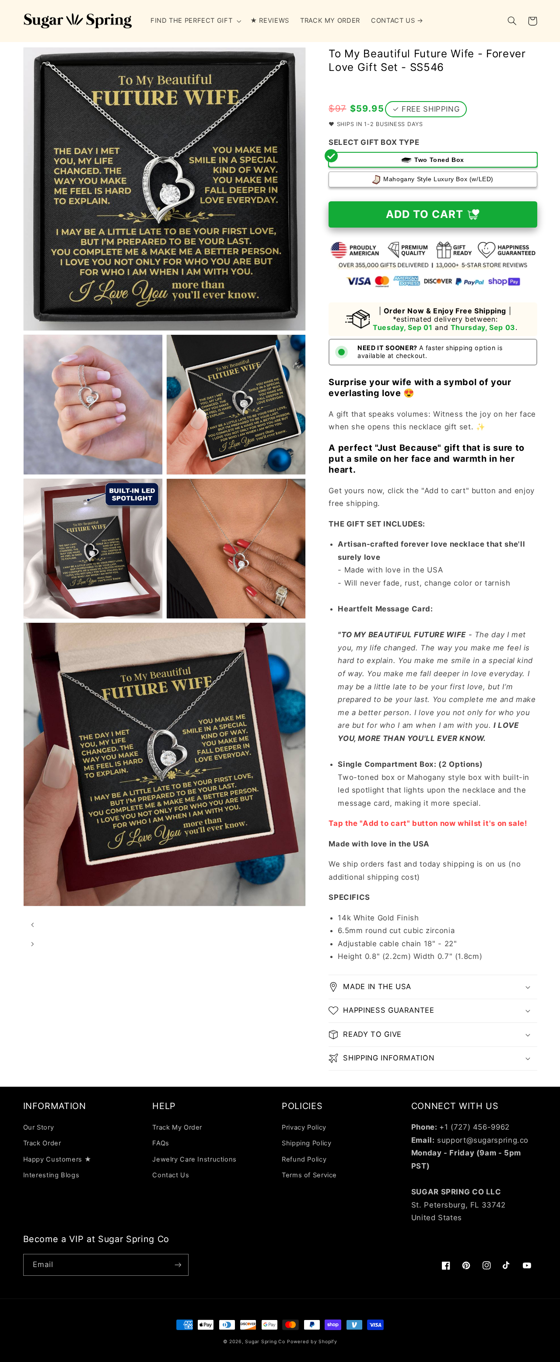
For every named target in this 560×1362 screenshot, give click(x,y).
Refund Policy (304, 1159)
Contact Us (170, 1175)
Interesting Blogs (51, 1175)
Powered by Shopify (312, 1341)
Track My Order (177, 1127)
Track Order (42, 1143)
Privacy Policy (304, 1127)
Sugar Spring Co (265, 1341)
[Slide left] (32, 925)
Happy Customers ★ (57, 1159)
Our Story (38, 1127)
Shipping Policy (306, 1143)
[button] (195, 21)
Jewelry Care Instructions (194, 1159)
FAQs (160, 1143)
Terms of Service (309, 1175)
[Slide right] (32, 944)
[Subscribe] (178, 1264)
